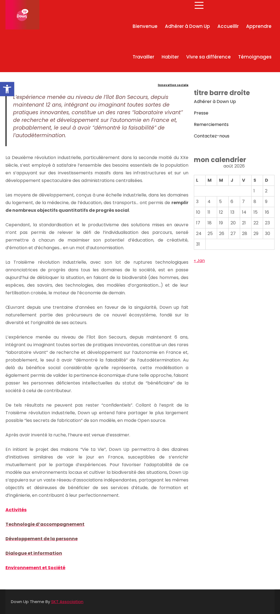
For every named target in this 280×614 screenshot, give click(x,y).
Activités (16, 510)
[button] (7, 89)
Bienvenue (145, 26)
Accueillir (228, 26)
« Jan (199, 260)
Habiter (170, 57)
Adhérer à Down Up (187, 26)
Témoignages (255, 57)
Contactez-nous (211, 136)
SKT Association (67, 601)
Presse (201, 113)
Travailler (143, 57)
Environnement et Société (35, 568)
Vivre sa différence (208, 57)
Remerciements (211, 124)
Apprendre (259, 26)
